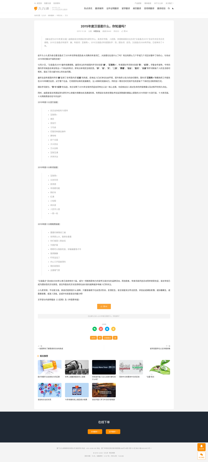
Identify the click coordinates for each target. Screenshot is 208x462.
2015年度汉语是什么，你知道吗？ (104, 26)
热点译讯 (88, 8)
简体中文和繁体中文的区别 (129, 377)
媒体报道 (147, 3)
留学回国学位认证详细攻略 (160, 348)
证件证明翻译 (112, 8)
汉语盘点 (107, 338)
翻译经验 (161, 8)
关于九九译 (158, 3)
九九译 (41, 8)
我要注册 (47, 3)
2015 (93, 338)
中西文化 (59, 15)
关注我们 (169, 3)
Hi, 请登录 (38, 3)
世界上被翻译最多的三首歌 (75, 377)
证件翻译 (113, 432)
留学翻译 (126, 8)
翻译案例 (99, 8)
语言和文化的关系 (44, 399)
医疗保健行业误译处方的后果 (49, 377)
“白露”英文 (150, 377)
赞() (124, 31)
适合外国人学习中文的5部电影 (103, 399)
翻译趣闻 (51, 15)
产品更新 (138, 3)
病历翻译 (137, 8)
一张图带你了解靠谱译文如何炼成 (50, 348)
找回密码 (56, 3)
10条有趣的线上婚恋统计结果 (76, 399)
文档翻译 (95, 432)
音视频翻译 (149, 8)
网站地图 (112, 453)
